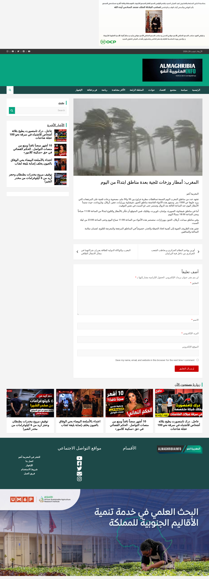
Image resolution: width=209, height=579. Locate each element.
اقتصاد (162, 90)
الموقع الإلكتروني (190, 346)
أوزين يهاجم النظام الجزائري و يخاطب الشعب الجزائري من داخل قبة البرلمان (173, 252)
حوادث (151, 90)
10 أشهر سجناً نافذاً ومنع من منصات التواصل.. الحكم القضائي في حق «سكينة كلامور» (32, 149)
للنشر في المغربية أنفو (29, 457)
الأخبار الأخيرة (55, 125)
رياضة (104, 90)
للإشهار (29, 465)
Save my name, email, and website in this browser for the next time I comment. (154, 360)
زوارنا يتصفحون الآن (187, 384)
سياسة (184, 90)
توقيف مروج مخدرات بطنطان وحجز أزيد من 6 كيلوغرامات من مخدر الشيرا (30, 178)
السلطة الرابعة (137, 90)
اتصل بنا (29, 461)
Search (12, 110)
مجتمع (173, 90)
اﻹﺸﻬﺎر (79, 90)
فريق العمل (29, 473)
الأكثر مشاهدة (118, 90)
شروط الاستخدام (29, 469)
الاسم (195, 320)
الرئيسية (196, 90)
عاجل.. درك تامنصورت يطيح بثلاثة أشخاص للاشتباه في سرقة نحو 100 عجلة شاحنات (30, 134)
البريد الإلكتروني (190, 333)
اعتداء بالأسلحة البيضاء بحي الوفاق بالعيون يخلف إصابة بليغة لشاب (31, 161)
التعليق (194, 283)
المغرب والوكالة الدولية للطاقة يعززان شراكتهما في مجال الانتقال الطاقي (106, 252)
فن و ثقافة (92, 90)
